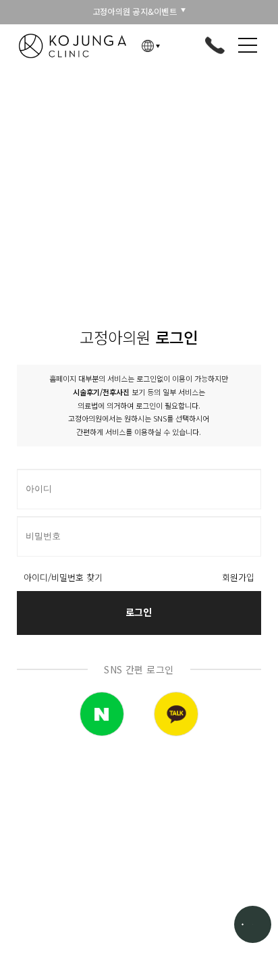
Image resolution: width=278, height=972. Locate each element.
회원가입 (238, 578)
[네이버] (102, 714)
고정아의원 (73, 46)
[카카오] (176, 714)
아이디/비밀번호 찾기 (63, 578)
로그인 (139, 612)
